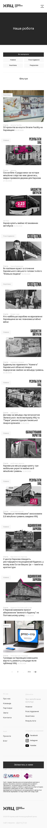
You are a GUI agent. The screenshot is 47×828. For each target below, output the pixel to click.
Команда (7, 703)
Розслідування (33, 60)
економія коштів (17, 511)
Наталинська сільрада (19, 656)
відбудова (14, 413)
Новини (13, 60)
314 (29, 672)
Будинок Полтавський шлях (21, 608)
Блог (5, 741)
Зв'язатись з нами (23, 765)
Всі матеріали (23, 54)
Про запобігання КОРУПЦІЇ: (33, 700)
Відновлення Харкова (19, 557)
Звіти (5, 713)
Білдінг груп (15, 314)
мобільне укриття (17, 463)
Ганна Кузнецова (17, 266)
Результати (34, 65)
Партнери (7, 708)
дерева (13, 170)
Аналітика (13, 65)
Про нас (7, 699)
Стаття (6, 125)
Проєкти (7, 736)
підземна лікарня (17, 362)
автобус (6, 221)
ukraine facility (16, 125)
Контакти (7, 718)
